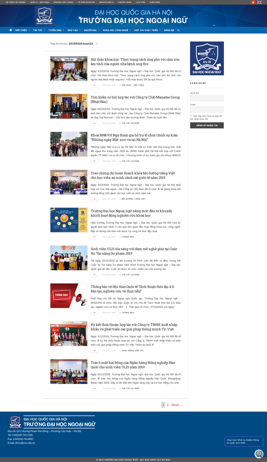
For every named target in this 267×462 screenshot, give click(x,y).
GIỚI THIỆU (21, 30)
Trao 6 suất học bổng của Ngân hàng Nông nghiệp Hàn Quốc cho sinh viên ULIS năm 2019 (133, 364)
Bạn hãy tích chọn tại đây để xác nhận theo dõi (206, 117)
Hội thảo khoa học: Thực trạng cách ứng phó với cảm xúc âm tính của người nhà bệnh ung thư (135, 61)
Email (192, 104)
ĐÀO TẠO (73, 30)
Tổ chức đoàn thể (86, 2)
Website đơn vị (106, 2)
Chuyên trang (124, 2)
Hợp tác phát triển (146, 30)
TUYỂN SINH (55, 30)
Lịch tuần (140, 2)
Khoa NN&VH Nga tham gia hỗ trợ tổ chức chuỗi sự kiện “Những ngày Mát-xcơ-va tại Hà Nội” (134, 137)
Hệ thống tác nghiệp (16, 2)
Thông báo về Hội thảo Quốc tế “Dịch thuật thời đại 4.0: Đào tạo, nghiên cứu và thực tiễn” (133, 288)
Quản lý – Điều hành (39, 2)
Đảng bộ (169, 30)
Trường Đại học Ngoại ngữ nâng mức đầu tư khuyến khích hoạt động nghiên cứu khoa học (131, 213)
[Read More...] (94, 85)
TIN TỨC (37, 30)
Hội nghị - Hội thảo (133, 85)
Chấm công (155, 2)
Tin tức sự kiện (130, 123)
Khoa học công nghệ (115, 30)
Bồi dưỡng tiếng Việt (134, 199)
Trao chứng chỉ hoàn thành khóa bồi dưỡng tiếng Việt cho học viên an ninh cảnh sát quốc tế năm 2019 (133, 175)
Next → (177, 405)
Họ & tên (194, 93)
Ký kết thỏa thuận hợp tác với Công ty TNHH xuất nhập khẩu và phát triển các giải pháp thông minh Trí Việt (134, 326)
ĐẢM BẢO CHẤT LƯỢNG (63, 2)
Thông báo (128, 237)
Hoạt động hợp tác (133, 350)
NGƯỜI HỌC (90, 30)
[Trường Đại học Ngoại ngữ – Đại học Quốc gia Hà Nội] (133, 16)
